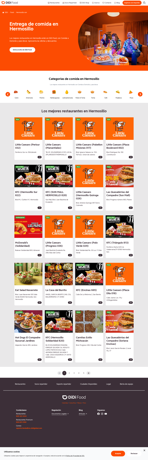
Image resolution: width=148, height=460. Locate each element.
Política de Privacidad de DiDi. (75, 456)
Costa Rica (72, 403)
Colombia (65, 403)
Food (12, 12)
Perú (84, 403)
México (79, 403)
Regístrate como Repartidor (132, 3)
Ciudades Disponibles (88, 384)
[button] (132, 3)
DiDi (6, 12)
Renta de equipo (126, 384)
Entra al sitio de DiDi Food (22, 50)
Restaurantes (20, 384)
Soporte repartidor (63, 384)
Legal (108, 384)
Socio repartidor (41, 384)
